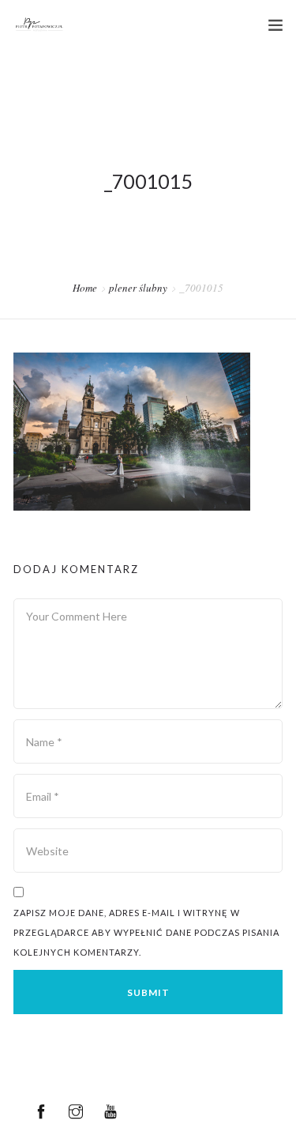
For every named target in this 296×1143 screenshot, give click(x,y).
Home (85, 288)
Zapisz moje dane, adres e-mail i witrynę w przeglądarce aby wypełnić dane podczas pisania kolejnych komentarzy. (146, 932)
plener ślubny (138, 288)
